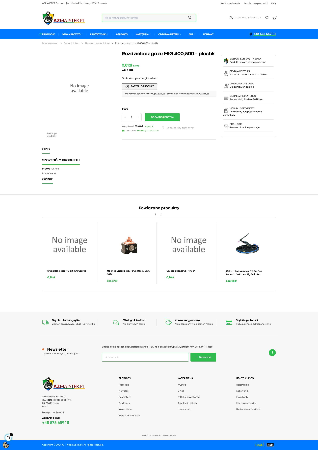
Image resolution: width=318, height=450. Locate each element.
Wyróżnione (125, 409)
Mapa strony (184, 409)
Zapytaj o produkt (139, 86)
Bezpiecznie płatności (255, 3)
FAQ (273, 3)
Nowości (123, 391)
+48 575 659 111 (264, 34)
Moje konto (242, 397)
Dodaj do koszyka (162, 117)
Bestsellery (125, 397)
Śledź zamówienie (230, 3)
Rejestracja (242, 385)
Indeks (46, 169)
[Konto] (231, 17)
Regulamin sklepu (187, 403)
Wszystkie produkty (129, 415)
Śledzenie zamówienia (248, 409)
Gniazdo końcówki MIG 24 (180, 271)
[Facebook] (272, 352)
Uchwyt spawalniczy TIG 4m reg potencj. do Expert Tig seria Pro (244, 272)
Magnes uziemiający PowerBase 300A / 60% (128, 272)
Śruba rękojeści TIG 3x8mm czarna (66, 271)
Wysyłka (182, 385)
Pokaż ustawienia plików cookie (159, 436)
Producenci (125, 403)
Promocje (124, 385)
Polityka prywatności (189, 397)
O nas (181, 391)
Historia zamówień (246, 403)
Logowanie (242, 391)
